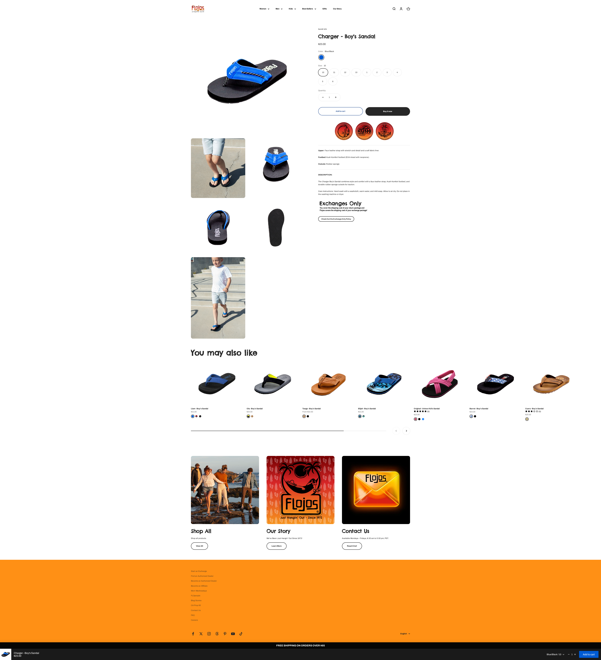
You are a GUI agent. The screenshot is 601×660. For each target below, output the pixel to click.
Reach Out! (352, 546)
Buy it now (387, 111)
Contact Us (196, 610)
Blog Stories (196, 600)
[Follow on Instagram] (209, 634)
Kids (291, 9)
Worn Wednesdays (199, 591)
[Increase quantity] (335, 97)
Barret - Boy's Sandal (479, 409)
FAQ (193, 615)
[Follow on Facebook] (193, 634)
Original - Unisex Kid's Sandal (427, 409)
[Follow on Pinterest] (225, 634)
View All (199, 546)
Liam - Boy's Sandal (199, 409)
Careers (194, 620)
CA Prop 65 (196, 605)
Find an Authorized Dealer (202, 576)
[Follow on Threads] (217, 634)
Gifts (324, 9)
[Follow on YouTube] (233, 634)
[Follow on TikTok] (241, 634)
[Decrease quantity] (322, 97)
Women (262, 9)
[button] (421, 411)
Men (277, 9)
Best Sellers (307, 9)
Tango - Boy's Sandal (311, 409)
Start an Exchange (199, 571)
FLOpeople (195, 596)
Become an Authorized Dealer (204, 581)
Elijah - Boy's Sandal (367, 409)
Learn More (277, 546)
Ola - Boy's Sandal (255, 409)
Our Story (337, 9)
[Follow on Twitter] (201, 634)
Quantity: (322, 90)
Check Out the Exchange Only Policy (336, 219)
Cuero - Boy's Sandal (534, 409)
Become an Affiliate (199, 586)
